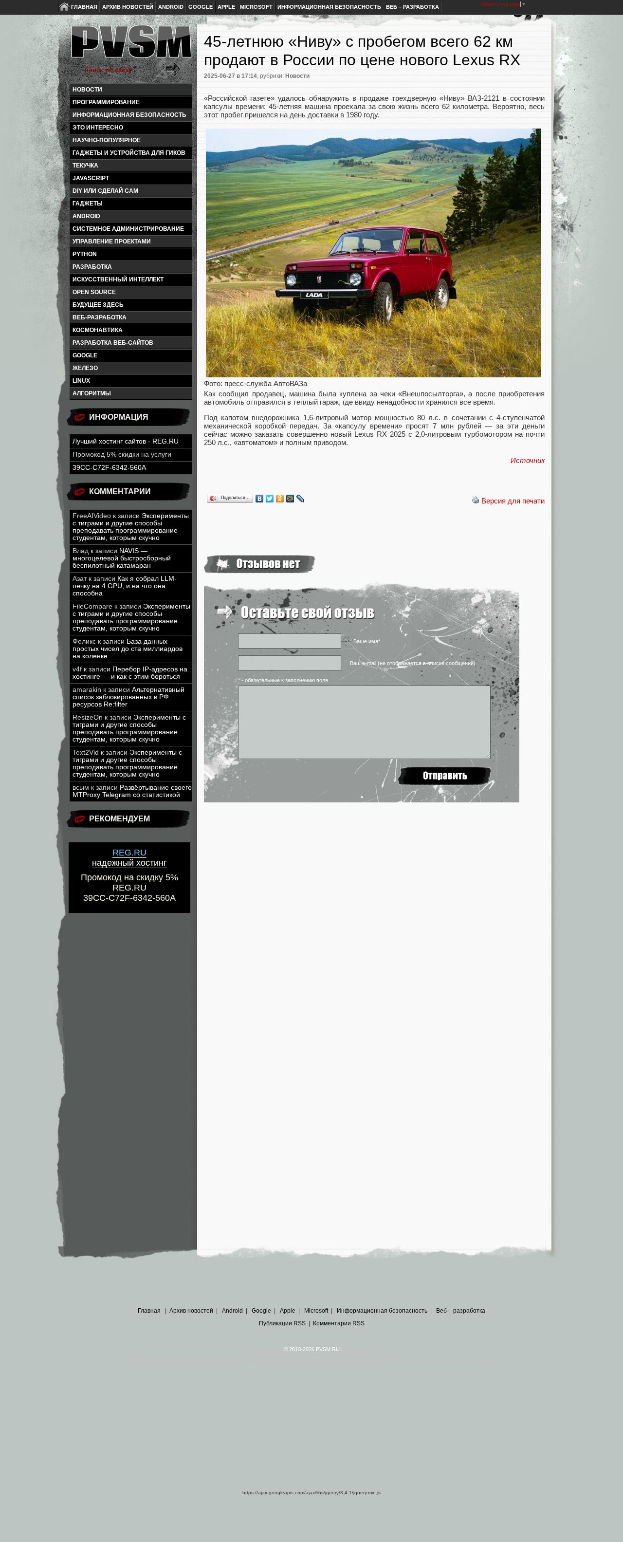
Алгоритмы (92, 393)
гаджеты (88, 203)
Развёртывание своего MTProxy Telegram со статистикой (132, 791)
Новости (87, 89)
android (86, 216)
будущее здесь (98, 304)
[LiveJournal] (300, 498)
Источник (528, 460)
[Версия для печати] (475, 501)
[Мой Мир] (290, 498)
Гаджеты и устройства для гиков (129, 152)
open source (94, 292)
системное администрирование (128, 228)
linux (81, 380)
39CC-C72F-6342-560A (109, 467)
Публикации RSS (282, 1323)
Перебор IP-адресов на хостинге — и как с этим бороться (130, 673)
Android (170, 7)
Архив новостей (127, 7)
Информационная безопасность (329, 7)
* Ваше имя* (365, 641)
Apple (226, 7)
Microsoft (256, 7)
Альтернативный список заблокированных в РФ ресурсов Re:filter (128, 697)
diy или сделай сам (105, 190)
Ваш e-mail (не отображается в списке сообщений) (413, 663)
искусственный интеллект (118, 279)
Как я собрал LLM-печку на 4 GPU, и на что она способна (125, 586)
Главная (84, 7)
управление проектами (112, 241)
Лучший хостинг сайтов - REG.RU (126, 441)
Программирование (106, 102)
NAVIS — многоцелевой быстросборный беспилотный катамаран (122, 558)
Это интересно (98, 127)
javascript (91, 178)
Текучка (85, 165)
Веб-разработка (100, 317)
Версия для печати (513, 501)
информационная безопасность (129, 114)
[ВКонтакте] (260, 498)
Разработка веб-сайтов (113, 342)
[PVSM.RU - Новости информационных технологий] (130, 46)
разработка (92, 266)
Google (200, 7)
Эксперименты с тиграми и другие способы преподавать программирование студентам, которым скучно (131, 526)
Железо (85, 368)
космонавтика (98, 330)
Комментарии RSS (339, 1323)
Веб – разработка (412, 7)
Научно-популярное (107, 140)
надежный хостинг (129, 858)
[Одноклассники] (280, 498)
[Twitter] (270, 498)
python (85, 254)
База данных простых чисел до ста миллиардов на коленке (128, 649)
